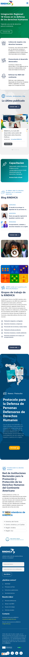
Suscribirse (7, 574)
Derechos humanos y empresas (13, 324)
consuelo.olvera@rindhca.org (9, 619)
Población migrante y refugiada (13, 321)
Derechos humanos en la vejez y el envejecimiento (14, 336)
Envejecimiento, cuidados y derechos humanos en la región (18, 226)
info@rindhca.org (6, 624)
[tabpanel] (14, 131)
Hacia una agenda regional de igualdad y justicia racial (18, 217)
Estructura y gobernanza (11, 590)
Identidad (7, 584)
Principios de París (10, 587)
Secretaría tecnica (9, 593)
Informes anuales (9, 610)
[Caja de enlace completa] (14, 131)
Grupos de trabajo (10, 607)
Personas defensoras (10, 601)
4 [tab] (16, 150)
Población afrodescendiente (12, 330)
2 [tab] (13, 150)
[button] (27, 3)
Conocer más (13, 107)
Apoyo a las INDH (9, 604)
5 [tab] (18, 150)
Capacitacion (16, 163)
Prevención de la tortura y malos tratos (15, 327)
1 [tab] (12, 150)
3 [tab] (15, 150)
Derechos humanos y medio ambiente (15, 333)
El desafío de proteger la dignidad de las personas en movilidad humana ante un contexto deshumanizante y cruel (17, 209)
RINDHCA (7, 643)
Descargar (13, 448)
